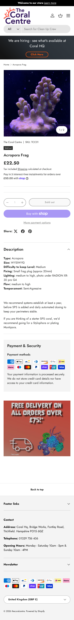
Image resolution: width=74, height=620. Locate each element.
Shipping (22, 169)
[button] (60, 16)
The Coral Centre (13, 142)
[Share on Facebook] (22, 231)
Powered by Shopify (35, 611)
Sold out (49, 202)
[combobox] (37, 29)
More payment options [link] (37, 222)
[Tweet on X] (15, 231)
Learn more (50, 3)
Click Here (37, 54)
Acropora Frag (19, 65)
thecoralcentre (18, 611)
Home (6, 65)
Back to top (37, 489)
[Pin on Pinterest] (30, 231)
